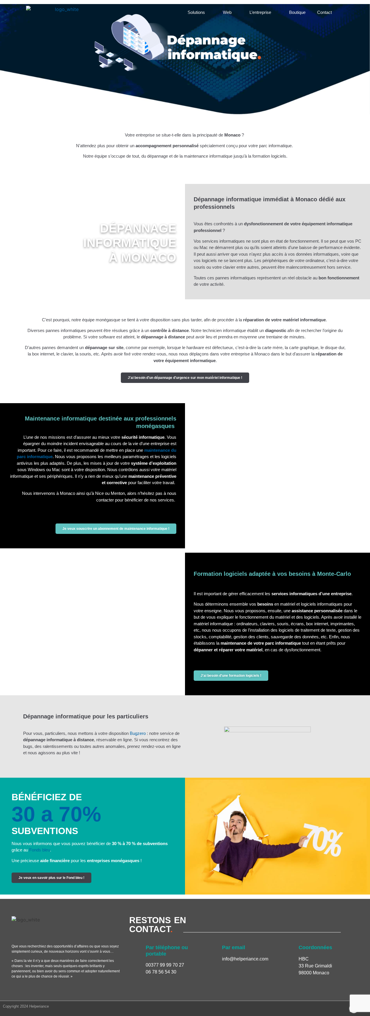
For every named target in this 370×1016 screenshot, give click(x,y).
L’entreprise (260, 12)
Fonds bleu (39, 849)
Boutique (297, 12)
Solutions (196, 12)
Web (227, 12)
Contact (324, 12)
